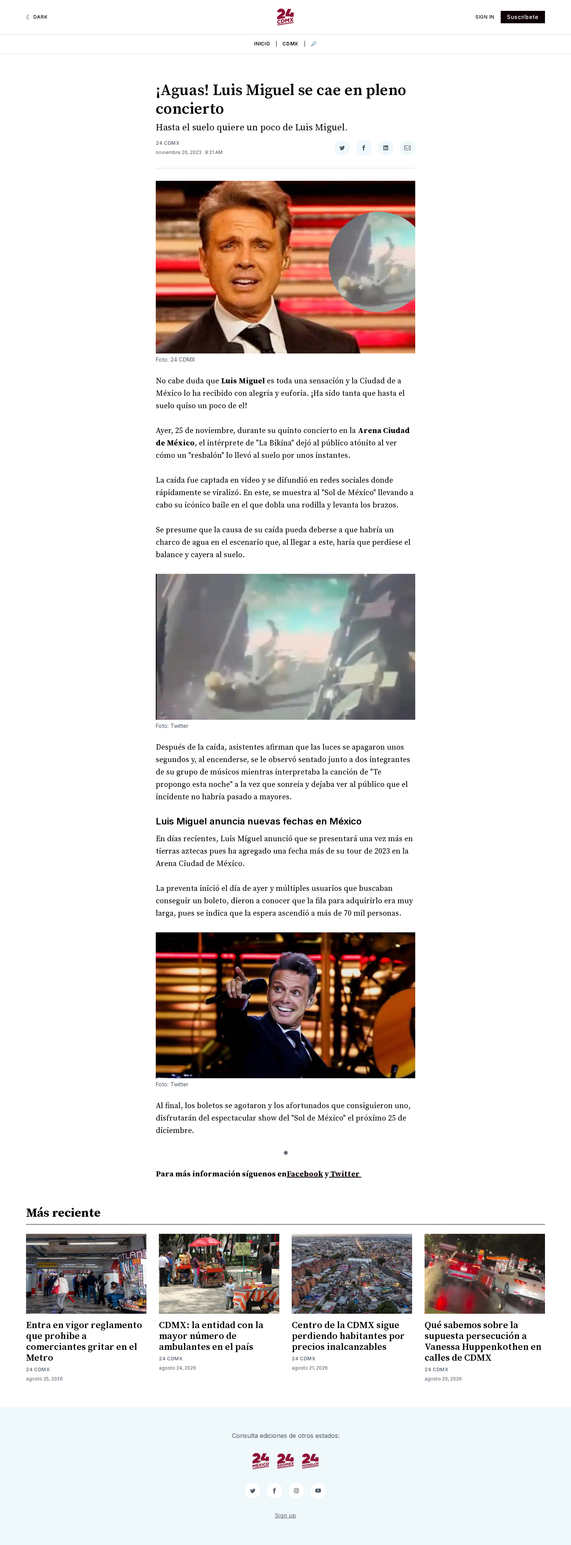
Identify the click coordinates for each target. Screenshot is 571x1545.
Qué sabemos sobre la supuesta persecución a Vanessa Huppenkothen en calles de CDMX (483, 1342)
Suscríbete (523, 17)
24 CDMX (168, 143)
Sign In (484, 17)
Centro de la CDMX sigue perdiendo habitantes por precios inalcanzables (348, 1336)
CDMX (290, 44)
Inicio (262, 44)
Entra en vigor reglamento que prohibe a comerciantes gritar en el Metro (84, 1342)
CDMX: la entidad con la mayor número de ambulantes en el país (211, 1336)
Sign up (285, 1515)
